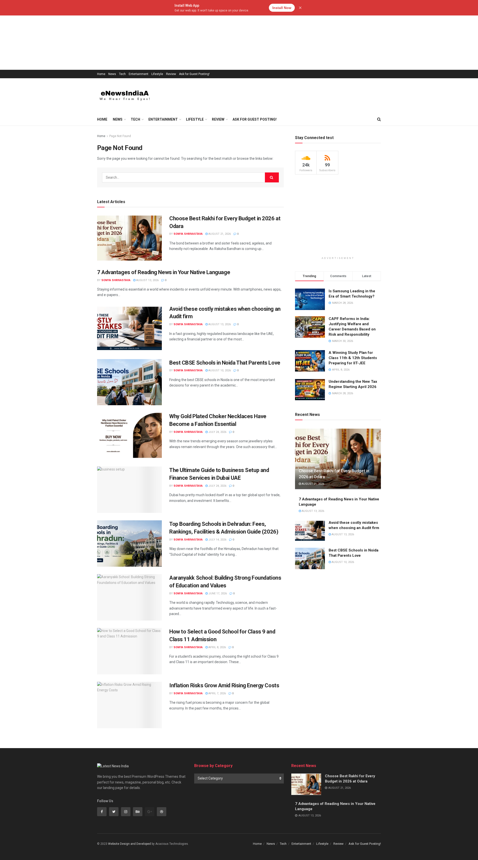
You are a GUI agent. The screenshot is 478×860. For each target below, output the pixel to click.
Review (171, 74)
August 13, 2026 (147, 280)
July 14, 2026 (217, 539)
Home (101, 74)
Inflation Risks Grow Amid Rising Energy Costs (224, 685)
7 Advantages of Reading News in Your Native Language (163, 272)
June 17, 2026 (217, 593)
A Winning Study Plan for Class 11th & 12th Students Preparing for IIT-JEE (353, 357)
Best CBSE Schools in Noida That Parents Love (224, 363)
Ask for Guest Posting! (194, 74)
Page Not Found (120, 136)
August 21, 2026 (219, 233)
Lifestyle (157, 74)
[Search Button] (272, 177)
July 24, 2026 (217, 432)
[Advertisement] (149, 35)
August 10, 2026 (219, 370)
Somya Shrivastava (188, 233)
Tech (122, 74)
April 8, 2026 (217, 647)
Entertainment (138, 74)
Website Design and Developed (129, 844)
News (112, 74)
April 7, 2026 (217, 693)
